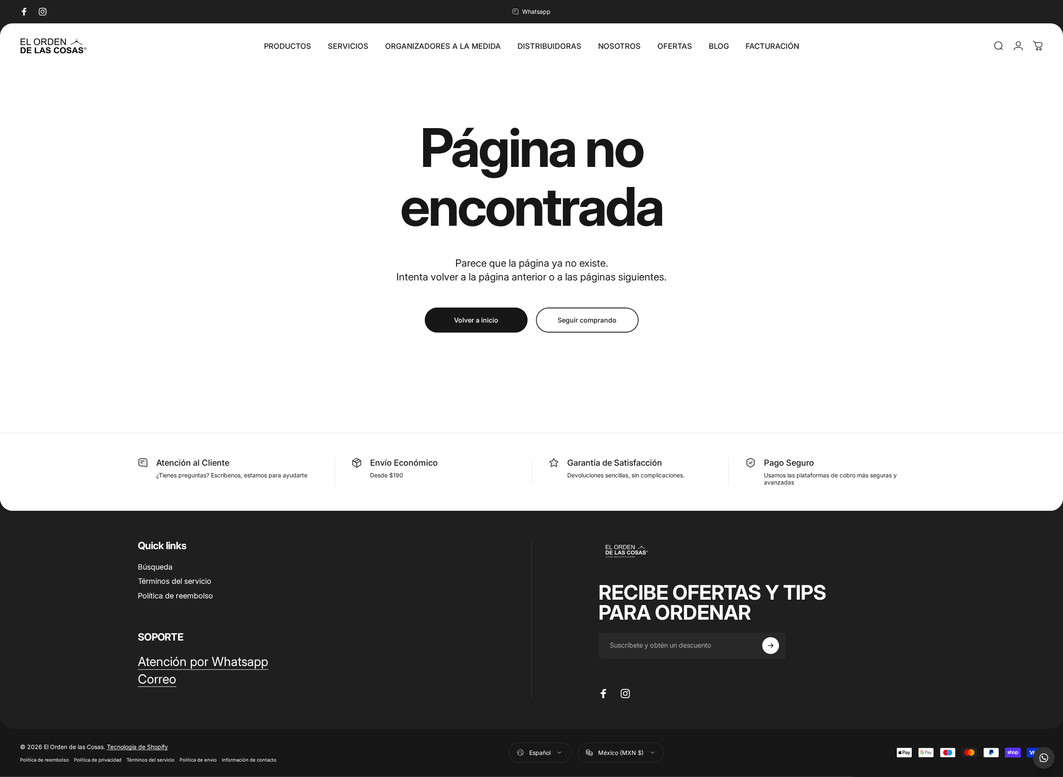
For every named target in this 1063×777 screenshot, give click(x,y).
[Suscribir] (770, 645)
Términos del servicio (174, 581)
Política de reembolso (175, 595)
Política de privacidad (98, 759)
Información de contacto (249, 759)
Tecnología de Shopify (137, 746)
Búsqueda (155, 567)
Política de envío (198, 759)
